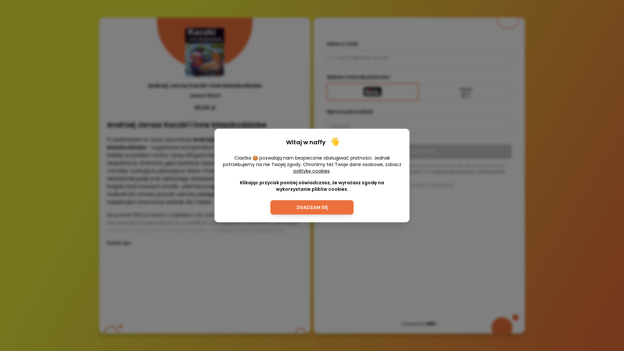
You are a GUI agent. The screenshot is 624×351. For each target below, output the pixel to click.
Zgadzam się (312, 207)
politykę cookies (311, 171)
